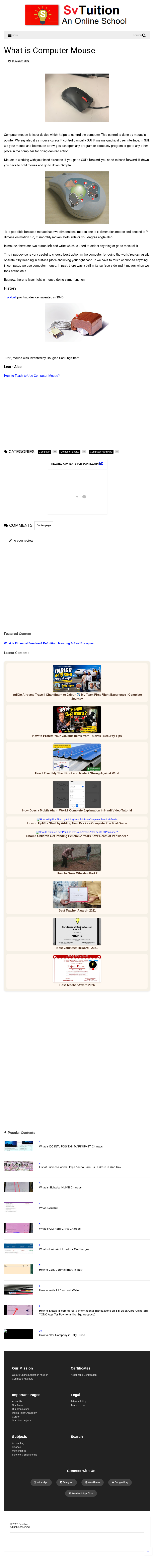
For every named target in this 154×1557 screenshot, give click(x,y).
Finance (16, 1447)
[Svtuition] (77, 26)
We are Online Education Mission (30, 1375)
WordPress (93, 1482)
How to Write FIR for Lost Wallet (59, 1290)
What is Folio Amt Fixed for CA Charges (64, 1249)
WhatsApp (42, 1482)
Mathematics (19, 1450)
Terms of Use (78, 1405)
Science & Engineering (24, 1454)
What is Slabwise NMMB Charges (60, 1187)
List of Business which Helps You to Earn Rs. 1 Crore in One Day (80, 1167)
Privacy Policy (78, 1401)
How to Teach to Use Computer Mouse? (32, 376)
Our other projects (21, 1420)
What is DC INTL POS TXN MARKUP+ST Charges (71, 1146)
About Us (17, 1401)
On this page (44, 525)
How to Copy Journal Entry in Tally (60, 1269)
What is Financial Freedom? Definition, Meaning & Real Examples (49, 643)
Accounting (18, 1443)
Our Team (17, 1405)
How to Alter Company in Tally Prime (62, 1335)
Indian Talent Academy (24, 1413)
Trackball (10, 297)
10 (40, 1330)
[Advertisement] (77, 412)
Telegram (67, 1482)
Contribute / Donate (22, 1378)
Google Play (121, 1482)
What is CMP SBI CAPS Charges (60, 1228)
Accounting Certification (84, 1375)
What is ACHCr (48, 1208)
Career (16, 1416)
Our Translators (20, 1409)
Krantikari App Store (82, 1493)
